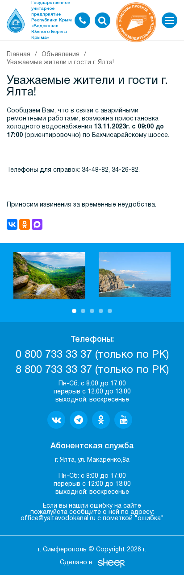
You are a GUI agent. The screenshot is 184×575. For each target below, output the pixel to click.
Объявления (60, 55)
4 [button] (101, 311)
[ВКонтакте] (12, 224)
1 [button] (74, 311)
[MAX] (37, 224)
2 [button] (83, 311)
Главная (18, 55)
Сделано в (76, 563)
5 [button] (110, 311)
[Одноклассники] (24, 224)
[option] (49, 276)
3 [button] (92, 311)
